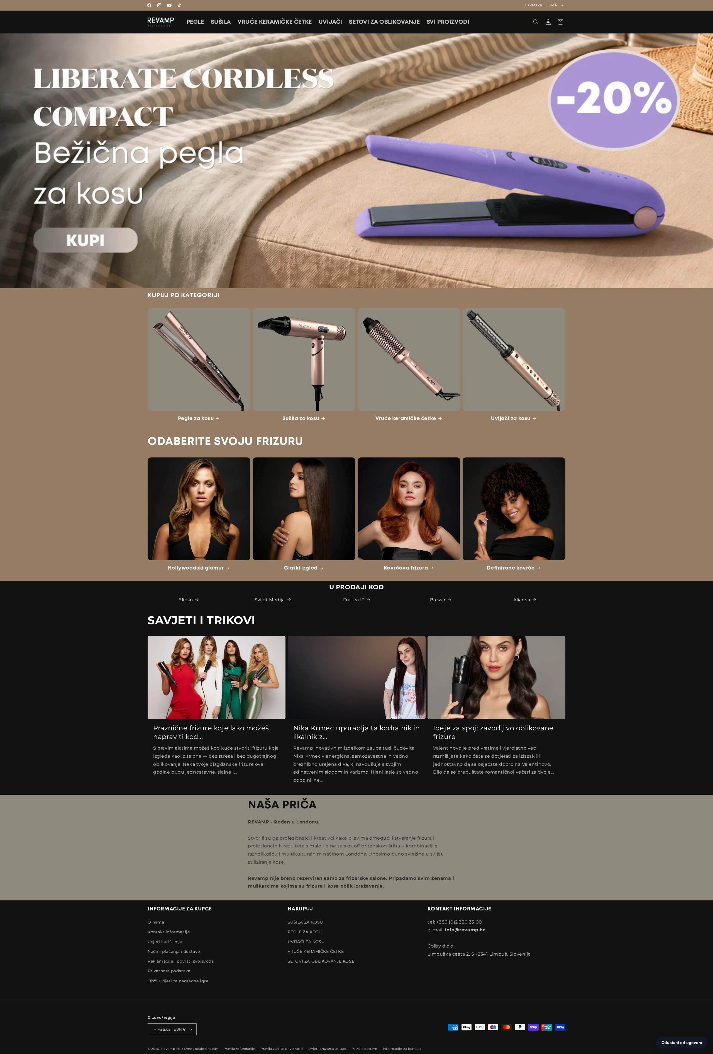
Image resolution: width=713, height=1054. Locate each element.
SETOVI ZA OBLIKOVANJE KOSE (321, 961)
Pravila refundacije (239, 1049)
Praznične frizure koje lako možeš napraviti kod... (211, 732)
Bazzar (438, 599)
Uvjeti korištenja (165, 941)
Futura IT (353, 599)
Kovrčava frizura (406, 568)
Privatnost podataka (169, 971)
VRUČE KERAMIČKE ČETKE (316, 951)
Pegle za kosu (196, 418)
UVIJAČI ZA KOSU (306, 941)
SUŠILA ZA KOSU (305, 922)
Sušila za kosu (300, 418)
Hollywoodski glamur (196, 568)
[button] (536, 22)
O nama (156, 922)
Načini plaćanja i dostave (174, 951)
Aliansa (521, 599)
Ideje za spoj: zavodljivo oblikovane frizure (493, 732)
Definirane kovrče (510, 568)
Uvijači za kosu (511, 418)
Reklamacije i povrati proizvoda (181, 961)
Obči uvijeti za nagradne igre (178, 980)
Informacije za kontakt (402, 1049)
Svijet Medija (270, 599)
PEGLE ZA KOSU (305, 931)
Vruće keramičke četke (405, 418)
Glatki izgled (301, 568)
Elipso (186, 599)
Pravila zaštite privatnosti (282, 1049)
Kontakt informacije (169, 931)
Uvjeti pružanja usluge (327, 1049)
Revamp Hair (172, 1049)
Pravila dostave (364, 1049)
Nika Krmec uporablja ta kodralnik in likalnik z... (356, 732)
